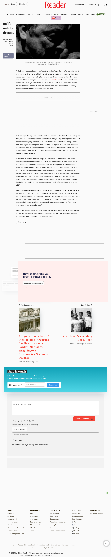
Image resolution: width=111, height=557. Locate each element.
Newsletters (76, 513)
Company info (95, 510)
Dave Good (5, 42)
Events (38, 14)
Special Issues (13, 522)
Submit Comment (82, 419)
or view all (27, 288)
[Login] (107, 5)
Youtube (77, 534)
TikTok (76, 531)
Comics (10, 525)
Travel (32, 531)
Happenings (35, 510)
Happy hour (54, 525)
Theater (72, 14)
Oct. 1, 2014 (11, 44)
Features (10, 510)
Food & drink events (58, 522)
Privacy (72, 545)
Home (14, 545)
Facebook (77, 522)
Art (31, 513)
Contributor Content (15, 528)
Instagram (78, 528)
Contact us (40, 545)
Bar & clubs (54, 513)
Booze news (54, 519)
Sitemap (64, 545)
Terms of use (37, 548)
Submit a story (77, 519)
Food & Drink (55, 510)
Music (56, 14)
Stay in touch (77, 510)
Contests (47, 14)
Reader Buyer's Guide (15, 534)
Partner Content (13, 531)
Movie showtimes (37, 525)
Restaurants (55, 528)
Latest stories (12, 519)
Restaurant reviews (57, 531)
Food (80, 14)
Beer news (54, 516)
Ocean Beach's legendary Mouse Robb (76, 338)
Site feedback (77, 516)
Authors (10, 516)
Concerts (34, 516)
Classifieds (20, 14)
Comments (21, 222)
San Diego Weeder (97, 513)
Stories (30, 14)
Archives (10, 14)
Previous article (27, 305)
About (20, 545)
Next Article (85, 305)
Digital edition (49, 548)
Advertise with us (53, 545)
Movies (64, 14)
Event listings (35, 522)
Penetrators (56, 80)
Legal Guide (90, 14)
